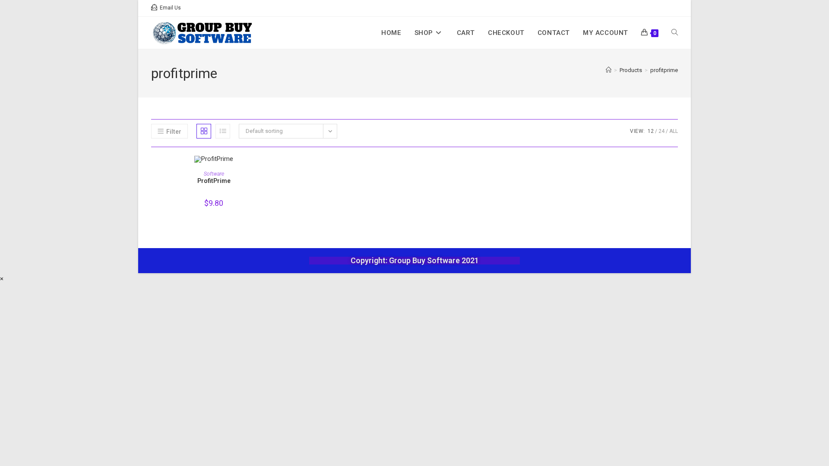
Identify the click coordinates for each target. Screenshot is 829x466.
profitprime (664, 70)
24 (661, 131)
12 (651, 131)
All (673, 131)
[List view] (222, 131)
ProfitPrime (214, 180)
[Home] (608, 70)
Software (214, 174)
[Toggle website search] (674, 33)
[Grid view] (203, 131)
